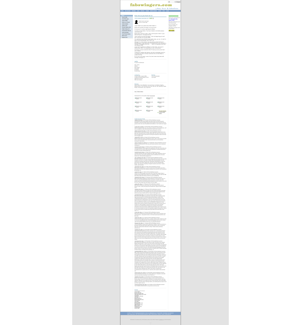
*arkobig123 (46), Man (139, 177)
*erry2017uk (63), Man (139, 146)
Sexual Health (159, 312)
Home (122, 10)
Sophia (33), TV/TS (138, 298)
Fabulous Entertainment (140, 312)
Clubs (159, 10)
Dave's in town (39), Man (139, 293)
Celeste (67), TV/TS (138, 306)
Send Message (125, 18)
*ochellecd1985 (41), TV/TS (140, 251)
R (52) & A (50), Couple (139, 302)
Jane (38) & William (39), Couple (140, 294)
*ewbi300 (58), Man (139, 189)
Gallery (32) (124, 25)
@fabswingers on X (153, 312)
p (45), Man (137, 295)
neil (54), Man (137, 308)
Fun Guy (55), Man (138, 292)
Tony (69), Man (137, 307)
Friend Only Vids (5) (126, 30)
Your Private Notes (126, 34)
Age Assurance (171, 312)
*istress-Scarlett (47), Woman (141, 142)
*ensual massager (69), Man (141, 284)
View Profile (124, 17)
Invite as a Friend (126, 22)
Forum (147, 10)
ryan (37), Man (137, 291)
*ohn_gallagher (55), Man (140, 157)
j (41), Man (136, 296)
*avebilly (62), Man (139, 229)
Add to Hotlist (125, 24)
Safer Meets (165, 312)
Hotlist (142, 10)
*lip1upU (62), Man (139, 223)
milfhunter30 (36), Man (139, 304)
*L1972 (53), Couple (139, 126)
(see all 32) (152, 95)
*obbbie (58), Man (138, 120)
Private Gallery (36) (126, 27)
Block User (124, 35)
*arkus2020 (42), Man (139, 166)
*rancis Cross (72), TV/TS (140, 272)
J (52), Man (137, 301)
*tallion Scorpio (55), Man (140, 130)
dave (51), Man (137, 297)
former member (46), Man (139, 299)
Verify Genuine (125, 32)
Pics (164, 10)
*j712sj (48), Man (138, 212)
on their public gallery (162, 112)
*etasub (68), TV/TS (139, 137)
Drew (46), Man (137, 303)
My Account (127, 10)
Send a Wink (125, 20)
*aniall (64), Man (138, 172)
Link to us (147, 312)
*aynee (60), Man (138, 184)
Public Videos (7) (125, 29)
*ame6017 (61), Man (139, 276)
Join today (171, 30)
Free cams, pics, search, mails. (173, 19)
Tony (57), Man (137, 300)
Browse (134, 10)
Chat (138, 10)
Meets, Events (153, 10)
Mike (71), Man (137, 305)
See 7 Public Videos (139, 91)
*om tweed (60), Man (139, 194)
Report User (125, 37)
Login (167, 10)
